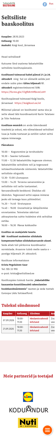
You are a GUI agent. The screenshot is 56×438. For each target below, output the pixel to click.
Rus (51, 3)
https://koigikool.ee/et (28, 103)
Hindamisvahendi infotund (39, 320)
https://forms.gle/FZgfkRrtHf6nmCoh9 (23, 92)
